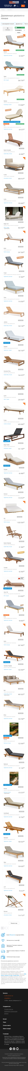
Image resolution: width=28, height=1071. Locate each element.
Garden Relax (16, 975)
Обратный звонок (23, 6)
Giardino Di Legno (9, 975)
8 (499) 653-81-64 (8, 6)
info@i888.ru (7, 998)
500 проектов (12, 935)
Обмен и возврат (7, 1028)
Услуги (4, 1022)
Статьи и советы (7, 1025)
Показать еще (14, 923)
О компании (5, 1034)
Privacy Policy (23, 1062)
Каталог (3, 9)
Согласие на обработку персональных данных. (14, 1053)
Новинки (18, 32)
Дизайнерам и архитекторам (10, 1011)
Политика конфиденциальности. (14, 1055)
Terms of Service (14, 1063)
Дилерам (6, 1013)
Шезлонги (10, 9)
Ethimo (2, 975)
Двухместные (19, 23)
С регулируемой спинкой (8, 23)
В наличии (19, 27)
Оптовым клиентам (8, 1009)
